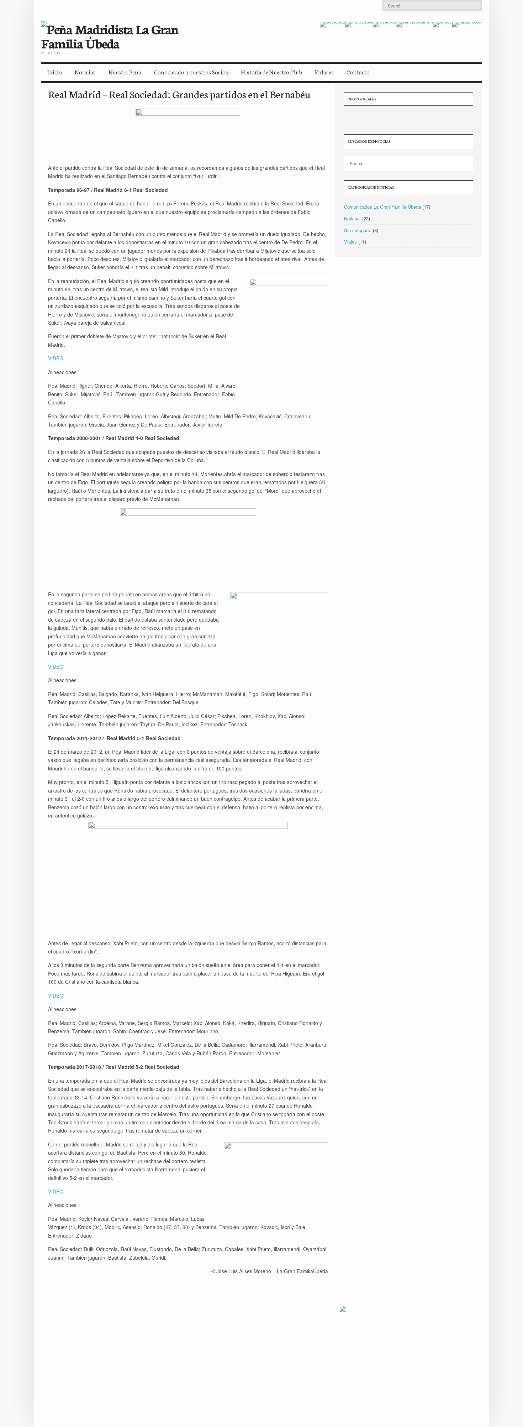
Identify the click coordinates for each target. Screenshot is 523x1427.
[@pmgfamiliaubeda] (349, 118)
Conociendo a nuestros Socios (191, 72)
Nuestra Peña (102, 6)
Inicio (51, 6)
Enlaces (324, 72)
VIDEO (55, 358)
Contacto (132, 6)
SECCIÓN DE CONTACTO (113, 1352)
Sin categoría (357, 230)
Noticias (72, 6)
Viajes (350, 241)
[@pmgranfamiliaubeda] (53, 1390)
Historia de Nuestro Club (271, 72)
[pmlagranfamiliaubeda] (374, 118)
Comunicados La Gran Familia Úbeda (382, 206)
